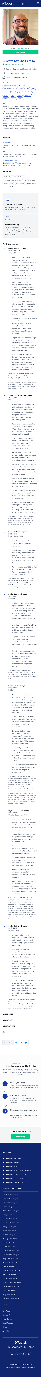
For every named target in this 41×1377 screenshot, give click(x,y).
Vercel (20, 98)
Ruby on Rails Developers (12, 1283)
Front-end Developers (10, 1199)
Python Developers (9, 1275)
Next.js (14, 98)
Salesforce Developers (11, 1287)
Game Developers (9, 1235)
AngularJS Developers (11, 1223)
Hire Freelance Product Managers (15, 1178)
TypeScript (28, 95)
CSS (33, 88)
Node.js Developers (10, 1263)
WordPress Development (29, 92)
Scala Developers (9, 1290)
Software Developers (10, 1203)
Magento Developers (10, 1259)
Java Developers (9, 1247)
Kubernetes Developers (11, 1255)
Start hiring (20, 1136)
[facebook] (21, 1042)
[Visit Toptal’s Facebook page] (23, 1354)
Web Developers (9, 1207)
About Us (6, 1331)
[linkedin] (26, 1042)
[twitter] (16, 1042)
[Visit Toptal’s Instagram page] (29, 1354)
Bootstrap (6, 92)
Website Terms (21, 1367)
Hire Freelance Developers (12, 1158)
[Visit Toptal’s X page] (17, 1354)
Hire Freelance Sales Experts (13, 1182)
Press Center (7, 1319)
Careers (5, 1327)
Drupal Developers (9, 1231)
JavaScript (16, 92)
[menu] (38, 3)
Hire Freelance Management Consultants (17, 1170)
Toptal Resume (8, 1323)
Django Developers (9, 1227)
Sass (12, 95)
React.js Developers (10, 1279)
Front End (22, 85)
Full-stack (20, 88)
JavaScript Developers (11, 1251)
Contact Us (6, 1315)
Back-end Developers (10, 85)
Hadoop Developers (10, 1239)
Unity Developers (9, 1294)
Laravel (19, 95)
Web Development (9, 88)
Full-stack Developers (10, 1195)
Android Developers (10, 1219)
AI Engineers (7, 1215)
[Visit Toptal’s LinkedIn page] (12, 1354)
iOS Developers (8, 1243)
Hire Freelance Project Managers (14, 1174)
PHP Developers (8, 1267)
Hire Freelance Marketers (12, 1166)
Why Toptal (6, 1311)
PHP (28, 88)
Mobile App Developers (11, 1211)
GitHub (6, 95)
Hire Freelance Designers (12, 1162)
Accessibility (31, 1367)
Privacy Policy (10, 1367)
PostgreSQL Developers (11, 1271)
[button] (20, 244)
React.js (6, 98)
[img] (13, 64)
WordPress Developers (11, 1298)
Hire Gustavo (20, 52)
